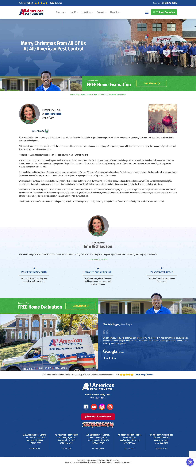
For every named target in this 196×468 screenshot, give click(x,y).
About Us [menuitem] (114, 12)
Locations (86, 12)
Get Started (150, 83)
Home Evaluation (164, 12)
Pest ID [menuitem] (72, 12)
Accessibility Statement (122, 462)
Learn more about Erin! (98, 259)
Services (60, 12)
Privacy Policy (94, 462)
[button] (190, 462)
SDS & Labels (106, 462)
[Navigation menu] (147, 12)
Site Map (68, 462)
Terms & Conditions (80, 462)
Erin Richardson (53, 113)
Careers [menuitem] (100, 12)
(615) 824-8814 (169, 3)
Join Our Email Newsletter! (98, 416)
